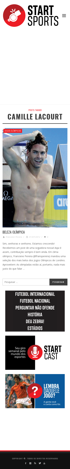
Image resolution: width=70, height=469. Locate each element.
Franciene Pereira (14, 237)
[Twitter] (39, 463)
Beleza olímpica (14, 232)
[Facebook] (25, 463)
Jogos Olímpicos (12, 130)
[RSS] (35, 463)
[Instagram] (30, 463)
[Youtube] (44, 463)
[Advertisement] (35, 66)
